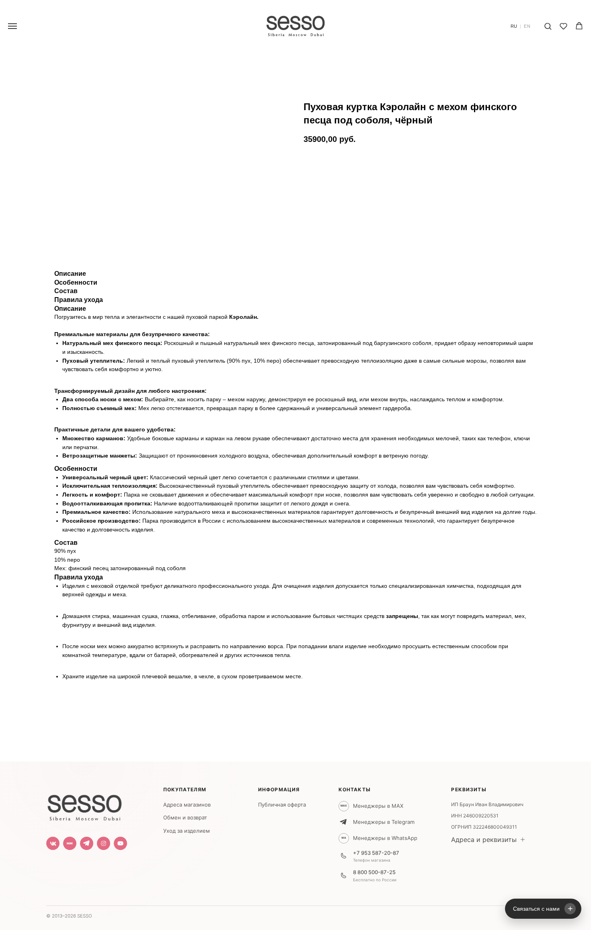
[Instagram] (103, 843)
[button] (548, 26)
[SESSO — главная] (84, 806)
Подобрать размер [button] (339, 184)
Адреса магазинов (187, 804)
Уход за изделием (186, 830)
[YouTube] (120, 843)
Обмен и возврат (185, 817)
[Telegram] (86, 843)
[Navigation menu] (12, 26)
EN (527, 26)
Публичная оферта (282, 804)
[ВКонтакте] (53, 843)
